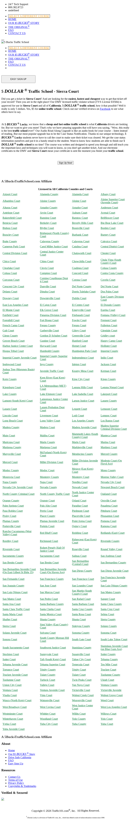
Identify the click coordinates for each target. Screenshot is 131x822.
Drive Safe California (19, 757)
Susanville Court (81, 654)
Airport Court (10, 194)
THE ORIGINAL (19, 27)
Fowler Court (79, 320)
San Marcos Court (50, 592)
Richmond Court (49, 541)
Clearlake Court (11, 268)
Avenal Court (108, 212)
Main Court (9, 435)
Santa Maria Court (12, 614)
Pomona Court (108, 521)
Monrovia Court (11, 477)
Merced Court (10, 462)
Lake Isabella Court (82, 394)
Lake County (10, 394)
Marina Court (108, 442)
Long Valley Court (50, 420)
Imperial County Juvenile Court (20, 357)
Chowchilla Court (81, 261)
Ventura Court (10, 690)
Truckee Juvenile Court (15, 674)
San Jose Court (48, 585)
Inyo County (47, 364)
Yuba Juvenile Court (14, 729)
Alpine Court (79, 200)
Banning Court (48, 217)
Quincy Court (79, 526)
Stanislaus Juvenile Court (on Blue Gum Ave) (114, 648)
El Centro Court (80, 304)
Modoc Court (47, 470)
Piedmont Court (80, 510)
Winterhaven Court (13, 718)
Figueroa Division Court (53, 315)
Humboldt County (50, 351)
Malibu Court (47, 435)
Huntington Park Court (84, 351)
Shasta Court (79, 619)
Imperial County (109, 351)
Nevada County (48, 487)
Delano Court (10, 291)
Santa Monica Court (51, 614)
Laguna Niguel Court (112, 387)
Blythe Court (47, 228)
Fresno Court (79, 325)
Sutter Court (9, 659)
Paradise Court (80, 505)
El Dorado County (111, 304)
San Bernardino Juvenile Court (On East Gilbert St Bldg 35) (19, 571)
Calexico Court (109, 241)
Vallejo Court (47, 685)
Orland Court (79, 500)
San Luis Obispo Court (15, 592)
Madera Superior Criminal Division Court (114, 427)
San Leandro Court (82, 585)
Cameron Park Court (14, 246)
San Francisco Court (83, 578)
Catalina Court (80, 246)
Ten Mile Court (109, 664)
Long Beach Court (13, 420)
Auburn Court (79, 212)
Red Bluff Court (48, 532)
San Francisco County (52, 578)
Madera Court (47, 427)
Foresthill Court (11, 320)
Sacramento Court (49, 555)
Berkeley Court (48, 222)
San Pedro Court (49, 598)
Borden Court (108, 228)
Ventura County (109, 685)
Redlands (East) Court (113, 532)
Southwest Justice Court (53, 647)
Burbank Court (80, 234)
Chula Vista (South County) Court (111, 261)
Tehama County (109, 659)
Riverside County (110, 541)
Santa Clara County (111, 604)
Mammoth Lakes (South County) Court (85, 435)
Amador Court (80, 207)
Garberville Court (49, 330)
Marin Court (78, 442)
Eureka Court (108, 310)
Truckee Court (108, 669)
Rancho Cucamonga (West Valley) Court (17, 533)
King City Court (81, 379)
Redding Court (80, 532)
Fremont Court (109, 320)
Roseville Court (80, 549)
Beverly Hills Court (82, 222)
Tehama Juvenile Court (15, 664)
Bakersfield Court (12, 217)
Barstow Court (80, 217)
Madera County (11, 427)
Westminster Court (13, 713)
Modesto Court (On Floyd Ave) (111, 462)
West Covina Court (50, 707)
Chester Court (108, 253)
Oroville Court (108, 500)
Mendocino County (82, 453)
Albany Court (108, 194)
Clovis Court (47, 268)
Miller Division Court (51, 462)
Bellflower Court (110, 217)
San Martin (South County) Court (82, 592)
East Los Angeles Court (15, 304)
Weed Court (107, 700)
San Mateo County (111, 592)
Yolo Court (107, 718)
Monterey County (49, 477)
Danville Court (48, 286)
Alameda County (49, 194)
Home (11, 750)
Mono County (108, 470)
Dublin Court (79, 298)
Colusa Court (10, 273)
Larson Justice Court (83, 400)
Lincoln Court (10, 415)
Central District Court (112, 246)
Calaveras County (49, 241)
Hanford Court (80, 340)
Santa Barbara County (52, 604)
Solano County (109, 626)
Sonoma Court (108, 632)
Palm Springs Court (13, 505)
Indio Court (107, 357)
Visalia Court (10, 695)
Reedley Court (10, 541)
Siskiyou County (81, 626)
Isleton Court (79, 364)
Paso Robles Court (13, 510)
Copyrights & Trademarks (22, 786)
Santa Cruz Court (110, 609)
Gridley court (108, 335)
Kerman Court (108, 371)
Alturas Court (10, 207)
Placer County (47, 515)
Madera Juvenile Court (84, 427)
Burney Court (108, 234)
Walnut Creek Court (83, 695)
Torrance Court (11, 669)
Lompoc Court (109, 415)
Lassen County (109, 400)
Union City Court (12, 685)
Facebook (105, 108)
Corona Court (79, 279)
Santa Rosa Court (81, 614)
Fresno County (48, 325)
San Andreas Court (111, 555)
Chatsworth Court (81, 253)
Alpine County (48, 200)
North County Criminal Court (18, 493)
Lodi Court (78, 415)
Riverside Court (11, 549)
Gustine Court (47, 340)
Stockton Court (11, 654)
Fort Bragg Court (49, 320)
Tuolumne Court (11, 679)
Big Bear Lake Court (112, 222)
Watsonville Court (49, 700)
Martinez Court (109, 447)
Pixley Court (9, 515)
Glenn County (10, 335)
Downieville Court (50, 298)
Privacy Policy (16, 783)
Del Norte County (81, 286)
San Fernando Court (13, 578)
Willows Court (108, 713)
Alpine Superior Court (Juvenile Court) (113, 201)
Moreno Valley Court (112, 477)
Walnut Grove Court (112, 695)
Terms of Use (15, 779)
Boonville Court (80, 228)
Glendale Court (109, 330)
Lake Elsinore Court (51, 394)
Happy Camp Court (111, 340)
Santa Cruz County (82, 609)
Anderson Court (109, 207)
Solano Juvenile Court (14, 632)
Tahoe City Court (81, 659)
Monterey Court (80, 477)
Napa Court (46, 482)
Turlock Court (47, 679)
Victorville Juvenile (111, 690)
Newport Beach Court (113, 487)
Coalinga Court (80, 268)
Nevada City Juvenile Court (18, 487)
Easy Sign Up (15, 763)
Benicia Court (10, 222)
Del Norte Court (109, 286)
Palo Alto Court (48, 505)
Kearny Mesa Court (82, 371)
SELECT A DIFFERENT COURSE (29, 16)
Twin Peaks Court (81, 679)
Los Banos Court (110, 420)
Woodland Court (49, 718)
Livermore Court (49, 415)
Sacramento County (13, 555)
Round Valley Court (111, 549)
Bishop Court (10, 228)
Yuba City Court (49, 723)
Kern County (10, 379)
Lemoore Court (109, 408)
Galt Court (8, 330)
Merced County (109, 453)
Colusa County (109, 268)
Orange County (11, 500)
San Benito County (13, 562)
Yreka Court (9, 723)
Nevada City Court (111, 482)
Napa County (10, 482)
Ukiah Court (107, 679)
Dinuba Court (47, 291)
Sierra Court (9, 626)
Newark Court (80, 487)
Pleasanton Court (110, 515)
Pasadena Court (109, 505)
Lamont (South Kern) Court (18, 400)
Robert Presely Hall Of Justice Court (52, 549)
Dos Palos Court (109, 291)
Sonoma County (81, 632)
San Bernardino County (113, 562)
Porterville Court (11, 526)
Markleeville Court (82, 447)
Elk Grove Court (49, 310)
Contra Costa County (112, 273)
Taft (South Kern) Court (53, 659)
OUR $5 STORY (23, 23)
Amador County (48, 207)
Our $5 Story (21, 754)
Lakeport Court (109, 394)
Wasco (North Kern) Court (17, 700)
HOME (12, 19)
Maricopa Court (11, 442)
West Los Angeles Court (114, 707)
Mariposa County (12, 447)
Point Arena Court (82, 521)
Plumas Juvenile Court (52, 521)
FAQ (11, 30)
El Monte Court (11, 310)
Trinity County (48, 669)
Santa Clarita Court (50, 609)
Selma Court (107, 614)
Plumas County (11, 521)
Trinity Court (79, 669)
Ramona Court (109, 526)
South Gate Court (81, 639)
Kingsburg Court (12, 387)
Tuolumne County (110, 674)
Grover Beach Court (14, 340)
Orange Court (47, 500)
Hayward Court (48, 345)
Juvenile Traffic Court (51, 371)
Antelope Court (11, 212)
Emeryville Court (81, 310)
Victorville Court (81, 690)
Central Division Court (15, 253)
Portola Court (47, 526)
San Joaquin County (13, 585)
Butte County (10, 241)
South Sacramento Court (16, 647)
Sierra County (108, 619)
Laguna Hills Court (82, 387)
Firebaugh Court (81, 315)
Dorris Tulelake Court (84, 291)
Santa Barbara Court (83, 604)
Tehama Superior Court (52, 664)
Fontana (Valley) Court (113, 315)
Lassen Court (10, 408)
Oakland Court (109, 493)
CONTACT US (17, 33)
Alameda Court (80, 194)
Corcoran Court (11, 279)
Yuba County (79, 723)
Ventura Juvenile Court (52, 690)
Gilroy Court (79, 330)
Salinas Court (79, 555)
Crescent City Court (13, 286)
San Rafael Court (81, 598)
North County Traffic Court (55, 493)
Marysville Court (12, 453)
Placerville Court (81, 515)
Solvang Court (48, 632)
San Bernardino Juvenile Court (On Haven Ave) (53, 571)
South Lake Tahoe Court (114, 639)
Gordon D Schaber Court (53, 335)
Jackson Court (108, 364)
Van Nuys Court (81, 685)
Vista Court (46, 695)
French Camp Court (13, 325)
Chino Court (46, 261)
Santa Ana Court (11, 604)
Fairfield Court (10, 315)
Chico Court (9, 261)
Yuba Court (107, 723)
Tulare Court (79, 674)
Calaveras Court (80, 241)
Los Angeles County (83, 420)
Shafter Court (10, 619)
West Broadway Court (15, 707)
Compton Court (48, 273)
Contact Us (14, 776)
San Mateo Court (12, 598)
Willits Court (79, 713)
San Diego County (82, 570)
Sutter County (108, 654)
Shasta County (48, 619)
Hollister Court (109, 345)
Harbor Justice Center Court (18, 345)
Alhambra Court (11, 200)
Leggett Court (79, 408)
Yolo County (79, 718)
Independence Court (83, 357)
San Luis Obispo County (114, 585)
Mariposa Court (48, 447)
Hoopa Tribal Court (13, 351)
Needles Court (80, 482)
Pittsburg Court (109, 510)
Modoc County (11, 470)
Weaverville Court (82, 700)
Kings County (108, 379)
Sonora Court (10, 639)
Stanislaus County (81, 647)
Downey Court (11, 298)
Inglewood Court (12, 364)
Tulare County (47, 674)
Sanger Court (108, 598)
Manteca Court (109, 435)
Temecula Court (80, 664)
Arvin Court (46, 212)
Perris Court (46, 510)
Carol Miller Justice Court (54, 246)
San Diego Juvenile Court (114, 570)
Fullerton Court (109, 325)
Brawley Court (11, 234)
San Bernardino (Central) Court (80, 563)
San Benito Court (49, 562)
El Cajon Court (48, 304)
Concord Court (80, 273)
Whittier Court (47, 713)
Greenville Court (81, 335)
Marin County (47, 442)
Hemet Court (79, 345)
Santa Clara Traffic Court (16, 609)
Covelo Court (108, 279)
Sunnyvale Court (49, 654)
